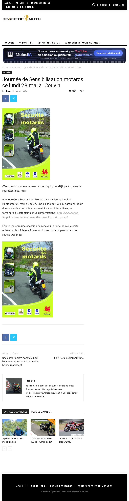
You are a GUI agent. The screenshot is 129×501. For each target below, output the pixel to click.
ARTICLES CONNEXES (15, 411)
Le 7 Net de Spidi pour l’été (69, 357)
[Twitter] (13, 98)
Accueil (5, 67)
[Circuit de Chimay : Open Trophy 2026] (71, 427)
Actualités (17, 67)
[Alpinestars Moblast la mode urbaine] (14, 427)
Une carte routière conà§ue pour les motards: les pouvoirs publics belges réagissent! (20, 361)
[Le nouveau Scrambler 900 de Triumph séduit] (43, 427)
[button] (101, 4)
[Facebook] (5, 98)
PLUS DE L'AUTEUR (41, 411)
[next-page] (10, 449)
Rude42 (9, 91)
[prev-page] (4, 449)
